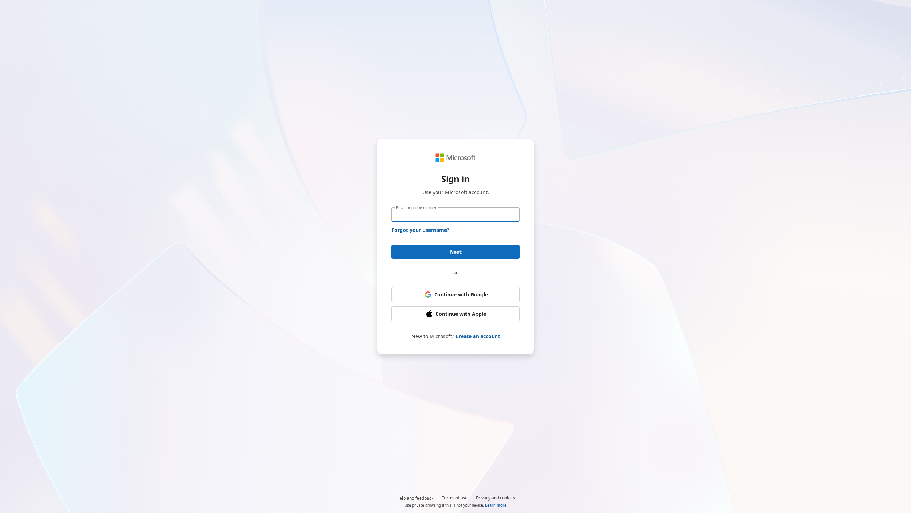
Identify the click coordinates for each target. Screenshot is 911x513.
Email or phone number (416, 207)
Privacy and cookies (495, 498)
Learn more (495, 505)
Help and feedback (414, 498)
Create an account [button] (478, 336)
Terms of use (455, 498)
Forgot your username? (420, 230)
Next (456, 251)
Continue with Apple (461, 313)
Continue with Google (461, 294)
